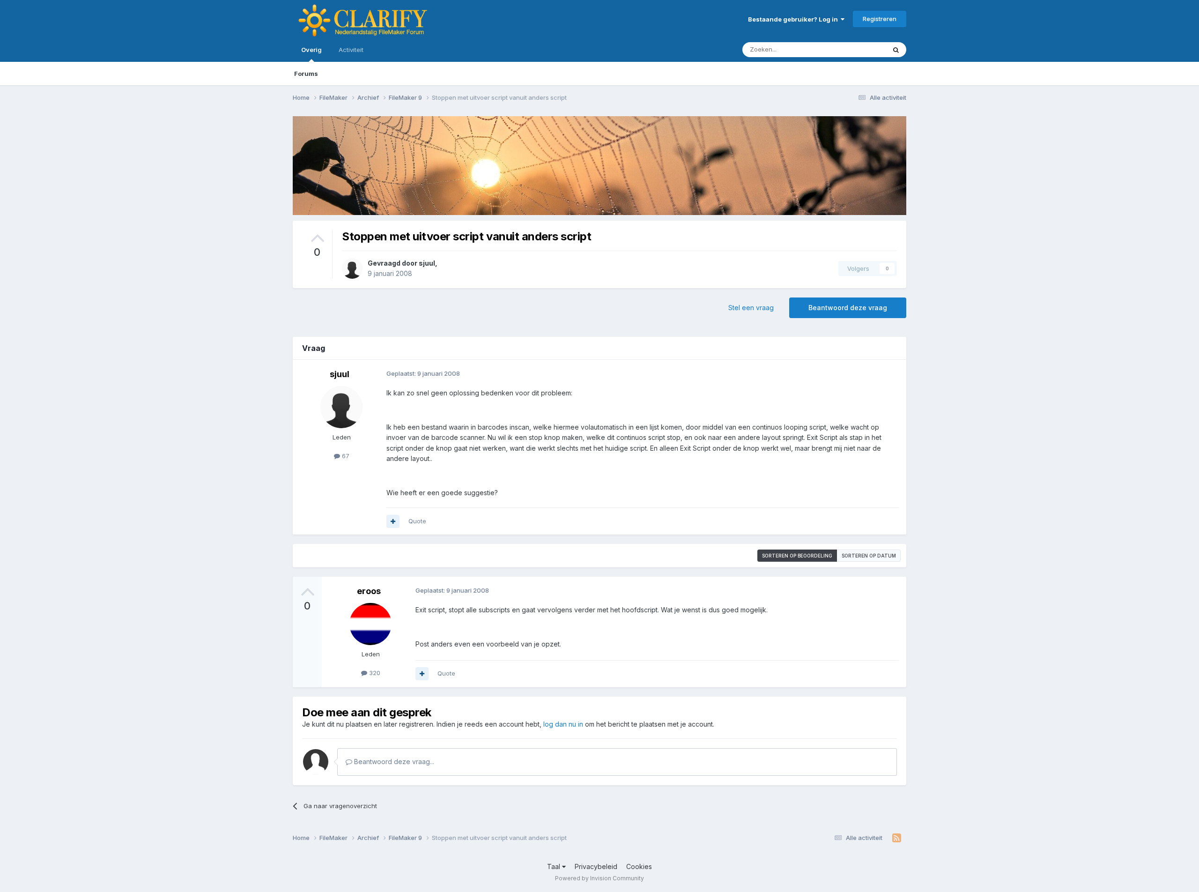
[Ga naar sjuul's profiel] (352, 268)
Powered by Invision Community (599, 878)
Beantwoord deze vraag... (393, 762)
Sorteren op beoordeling (797, 555)
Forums (306, 73)
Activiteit (351, 49)
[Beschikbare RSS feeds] (896, 838)
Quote (417, 521)
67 (344, 456)
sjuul (427, 263)
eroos (369, 591)
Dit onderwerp (853, 49)
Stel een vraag (751, 308)
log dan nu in (563, 724)
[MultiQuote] (393, 521)
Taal (554, 866)
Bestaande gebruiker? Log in (794, 19)
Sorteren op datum (869, 555)
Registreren (879, 18)
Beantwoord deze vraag (847, 308)
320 (373, 672)
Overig (311, 49)
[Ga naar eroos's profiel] (370, 624)
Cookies (639, 866)
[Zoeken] (896, 49)
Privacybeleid (596, 866)
